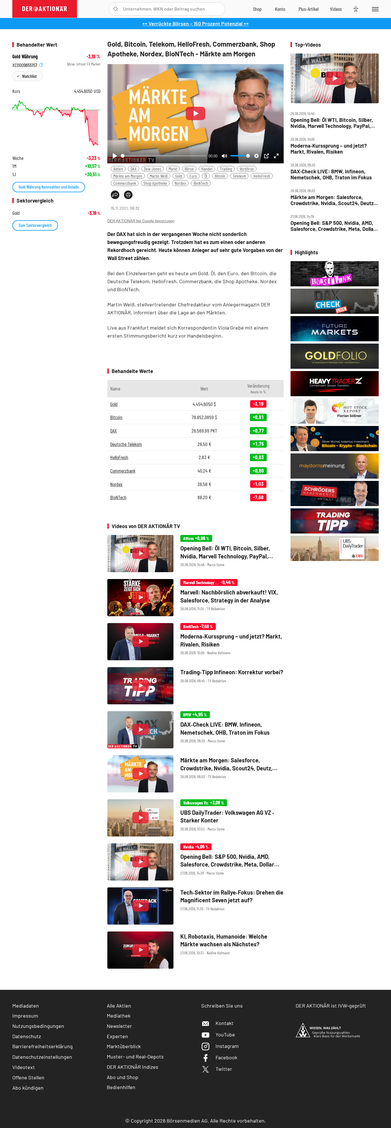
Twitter (224, 1069)
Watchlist (29, 76)
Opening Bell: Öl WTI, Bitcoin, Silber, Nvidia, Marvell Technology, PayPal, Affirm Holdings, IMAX (332, 123)
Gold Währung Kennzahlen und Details (49, 186)
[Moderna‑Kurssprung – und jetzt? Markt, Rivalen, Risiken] (195, 641)
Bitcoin (220, 176)
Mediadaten (25, 1005)
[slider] (163, 155)
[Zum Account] (280, 9)
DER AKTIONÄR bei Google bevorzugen (140, 221)
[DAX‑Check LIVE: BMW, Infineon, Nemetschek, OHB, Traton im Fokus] (195, 729)
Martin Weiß (159, 176)
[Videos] (335, 9)
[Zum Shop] (257, 9)
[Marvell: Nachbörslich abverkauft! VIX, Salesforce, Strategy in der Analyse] (195, 597)
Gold (178, 176)
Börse (189, 168)
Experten (117, 1036)
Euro (193, 176)
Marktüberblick (124, 1046)
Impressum (25, 1015)
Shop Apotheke (155, 183)
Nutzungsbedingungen (38, 1026)
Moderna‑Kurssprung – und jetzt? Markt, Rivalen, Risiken (329, 148)
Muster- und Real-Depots (135, 1056)
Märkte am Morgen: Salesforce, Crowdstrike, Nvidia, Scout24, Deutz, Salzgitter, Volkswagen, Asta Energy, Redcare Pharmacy (333, 200)
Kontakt (225, 1023)
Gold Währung (25, 56)
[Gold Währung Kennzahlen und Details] (56, 123)
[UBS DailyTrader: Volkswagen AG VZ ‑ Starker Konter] (195, 817)
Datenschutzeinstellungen (42, 1057)
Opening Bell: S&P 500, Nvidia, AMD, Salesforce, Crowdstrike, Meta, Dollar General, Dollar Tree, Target (333, 226)
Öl (205, 176)
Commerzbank (124, 183)
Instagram (227, 1046)
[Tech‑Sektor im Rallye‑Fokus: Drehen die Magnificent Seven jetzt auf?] (195, 906)
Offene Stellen (28, 1077)
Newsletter (119, 1026)
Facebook (226, 1057)
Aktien (118, 168)
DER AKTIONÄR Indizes (132, 1067)
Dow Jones (152, 168)
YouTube (225, 1034)
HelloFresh (261, 176)
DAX (134, 168)
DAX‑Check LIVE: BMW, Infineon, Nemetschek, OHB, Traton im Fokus (331, 174)
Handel (206, 168)
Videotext (23, 1067)
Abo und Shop (122, 1077)
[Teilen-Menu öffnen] (115, 195)
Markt (173, 168)
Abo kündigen (28, 1088)
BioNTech (200, 183)
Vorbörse (247, 168)
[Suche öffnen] (116, 9)
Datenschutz (26, 1036)
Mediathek (119, 1015)
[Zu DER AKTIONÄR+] (308, 9)
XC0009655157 (25, 64)
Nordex (180, 183)
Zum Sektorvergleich (35, 225)
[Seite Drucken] (128, 195)
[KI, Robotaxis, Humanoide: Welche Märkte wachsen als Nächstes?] (195, 950)
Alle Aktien (119, 1005)
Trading (226, 168)
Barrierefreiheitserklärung (42, 1046)
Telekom (239, 176)
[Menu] (374, 9)
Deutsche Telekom (126, 444)
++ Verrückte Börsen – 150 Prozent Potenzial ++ (195, 23)
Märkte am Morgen (127, 176)
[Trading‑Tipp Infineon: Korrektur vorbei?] (195, 685)
